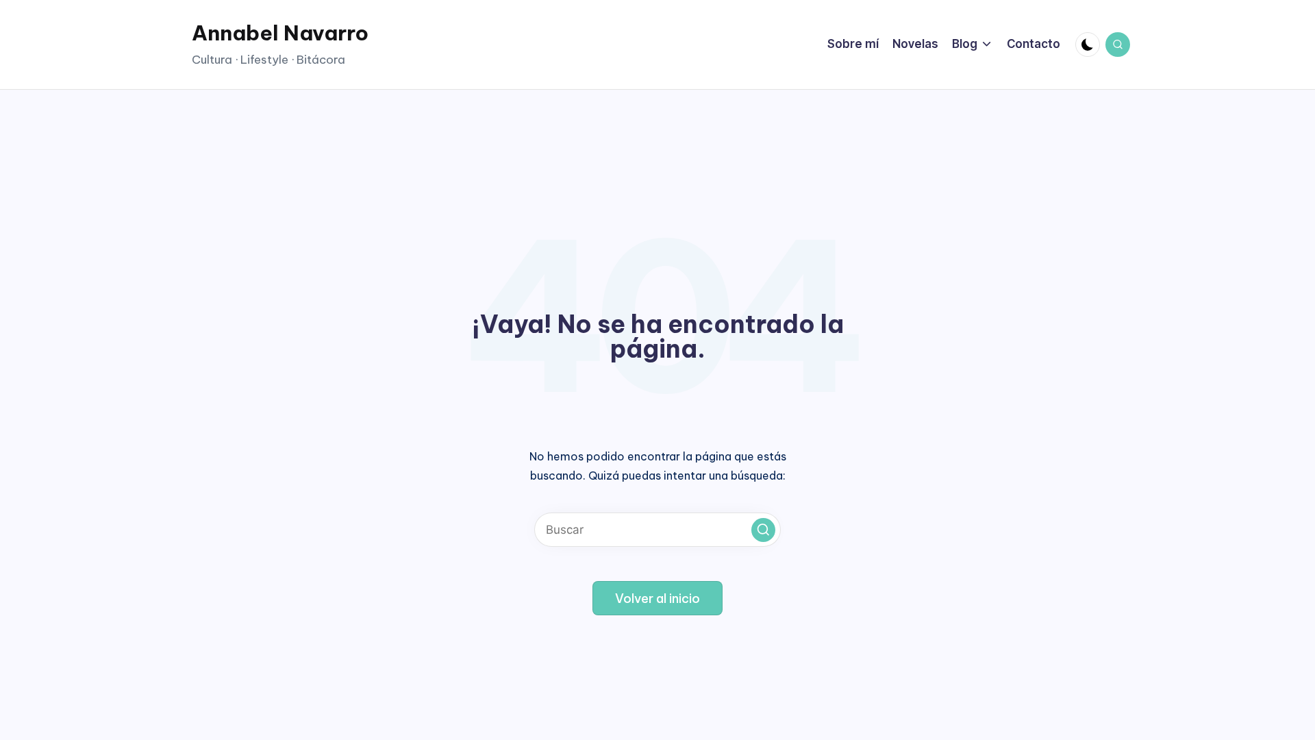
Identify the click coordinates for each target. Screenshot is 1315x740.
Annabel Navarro (280, 33)
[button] (763, 530)
